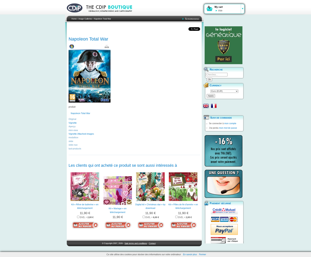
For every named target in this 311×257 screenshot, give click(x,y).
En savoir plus (190, 254)
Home (74, 19)
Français (214, 106)
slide (71, 141)
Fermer (202, 254)
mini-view (73, 130)
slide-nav (73, 145)
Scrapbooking (192, 18)
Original (72, 119)
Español (206, 111)
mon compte (230, 123)
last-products (75, 148)
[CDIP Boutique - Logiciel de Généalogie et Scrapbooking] (111, 14)
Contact (152, 243)
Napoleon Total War (102, 19)
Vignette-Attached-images (81, 134)
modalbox (73, 137)
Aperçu (72, 126)
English (206, 106)
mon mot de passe (228, 128)
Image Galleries (85, 19)
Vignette (73, 123)
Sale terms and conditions (136, 243)
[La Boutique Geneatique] (223, 45)
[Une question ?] (223, 184)
